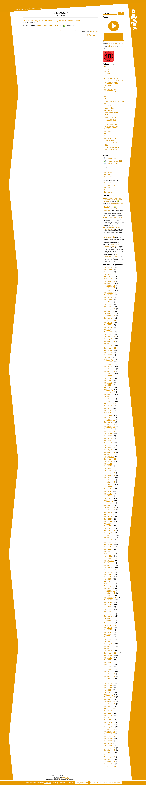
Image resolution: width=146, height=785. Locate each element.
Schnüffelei (86, 30)
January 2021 (109, 422)
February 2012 (109, 641)
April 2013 (108, 609)
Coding (106, 71)
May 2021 (107, 413)
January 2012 (109, 644)
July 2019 (108, 463)
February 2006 (109, 757)
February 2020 (109, 447)
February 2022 (109, 392)
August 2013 (108, 600)
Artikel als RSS (112, 158)
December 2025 (109, 285)
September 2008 (110, 736)
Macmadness (109, 122)
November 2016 (109, 510)
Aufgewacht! (109, 99)
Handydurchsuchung (62, 30)
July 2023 (108, 353)
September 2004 (110, 766)
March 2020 (108, 445)
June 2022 (108, 382)
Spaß (105, 133)
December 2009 (109, 701)
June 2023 (108, 355)
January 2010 (109, 699)
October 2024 (109, 318)
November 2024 (109, 316)
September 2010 (110, 681)
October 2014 (109, 567)
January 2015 (109, 560)
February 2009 (109, 725)
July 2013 (108, 602)
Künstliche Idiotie (112, 117)
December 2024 (109, 313)
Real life (108, 106)
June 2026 (108, 272)
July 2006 (108, 755)
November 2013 (109, 593)
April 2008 (108, 745)
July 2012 (108, 630)
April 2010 (108, 692)
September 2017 (110, 487)
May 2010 (107, 690)
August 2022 (108, 378)
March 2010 (108, 694)
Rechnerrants (109, 110)
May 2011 (107, 662)
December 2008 (109, 729)
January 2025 (109, 311)
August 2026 (108, 267)
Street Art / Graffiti (114, 80)
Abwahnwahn (109, 140)
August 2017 (108, 489)
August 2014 (108, 572)
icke (105, 87)
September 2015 (110, 542)
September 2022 (110, 376)
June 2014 (108, 577)
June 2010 (108, 688)
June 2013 (108, 604)
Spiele (106, 136)
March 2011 (108, 667)
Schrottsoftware (111, 124)
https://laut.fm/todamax (112, 41)
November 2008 (109, 731)
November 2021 (109, 399)
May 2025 (107, 302)
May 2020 (107, 440)
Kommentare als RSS (114, 161)
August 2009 (108, 711)
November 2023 (109, 343)
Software (107, 131)
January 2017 (109, 505)
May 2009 (107, 718)
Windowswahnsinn (111, 126)
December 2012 (109, 618)
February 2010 (109, 697)
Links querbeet (110, 92)
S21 (106, 145)
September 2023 (110, 348)
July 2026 (108, 269)
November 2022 (109, 371)
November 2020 (109, 426)
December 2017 (109, 480)
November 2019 (109, 454)
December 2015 (109, 535)
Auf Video (108, 190)
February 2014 (109, 586)
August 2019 (108, 461)
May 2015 (107, 551)
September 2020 (110, 431)
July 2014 (108, 574)
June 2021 (108, 410)
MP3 (105, 94)
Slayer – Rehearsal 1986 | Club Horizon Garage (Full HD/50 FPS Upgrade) (114, 199)
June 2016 (108, 521)
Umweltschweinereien (113, 147)
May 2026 (107, 274)
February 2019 (109, 473)
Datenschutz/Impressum (113, 170)
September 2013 (110, 597)
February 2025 (109, 309)
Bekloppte (108, 69)
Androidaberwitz (111, 113)
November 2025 (109, 288)
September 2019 (110, 459)
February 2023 (109, 364)
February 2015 (109, 558)
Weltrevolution (111, 150)
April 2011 (108, 664)
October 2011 (109, 651)
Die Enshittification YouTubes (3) (111, 255)
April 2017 (108, 498)
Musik (106, 96)
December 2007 (109, 750)
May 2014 (107, 579)
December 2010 (109, 674)
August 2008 (108, 738)
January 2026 (109, 283)
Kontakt (107, 174)
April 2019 (108, 470)
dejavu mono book (64, 778)
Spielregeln (108, 172)
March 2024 (108, 334)
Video (106, 152)
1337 (105, 66)
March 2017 (108, 500)
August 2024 (108, 322)
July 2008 (108, 741)
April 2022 (108, 387)
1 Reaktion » (92, 35)
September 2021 (110, 403)
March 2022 (108, 389)
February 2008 (109, 748)
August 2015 (108, 544)
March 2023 (108, 362)
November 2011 (109, 648)
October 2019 (109, 456)
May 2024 (107, 329)
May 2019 (107, 468)
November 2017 (109, 482)
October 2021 (109, 401)
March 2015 (108, 556)
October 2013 (109, 595)
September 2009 (110, 708)
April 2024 (108, 332)
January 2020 (109, 450)
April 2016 (108, 526)
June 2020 (108, 438)
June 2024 (108, 327)
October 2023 (109, 346)
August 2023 (108, 350)
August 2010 (108, 683)
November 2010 (109, 676)
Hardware (107, 85)
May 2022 (107, 385)
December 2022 (109, 369)
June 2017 (108, 493)
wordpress (65, 777)
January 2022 (109, 394)
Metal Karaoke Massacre (114, 101)
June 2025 (108, 299)
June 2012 (108, 632)
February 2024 (109, 336)
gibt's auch (112, 45)
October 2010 (109, 678)
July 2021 (108, 408)
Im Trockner (108, 192)
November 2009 (109, 704)
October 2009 (109, 706)
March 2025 (108, 306)
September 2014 (110, 570)
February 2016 (109, 530)
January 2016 (109, 533)
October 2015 (109, 540)
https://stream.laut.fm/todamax (115, 43)
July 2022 (108, 380)
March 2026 (108, 279)
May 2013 (107, 607)
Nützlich (107, 103)
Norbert (105, 217)
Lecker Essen (110, 108)
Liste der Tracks (112, 46)
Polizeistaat (72, 30)
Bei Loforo (111, 185)
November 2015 (109, 537)
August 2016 (108, 517)
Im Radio (107, 187)
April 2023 (108, 359)
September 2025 (110, 292)
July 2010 (108, 685)
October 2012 (109, 623)
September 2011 (110, 653)
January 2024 (109, 339)
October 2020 (109, 429)
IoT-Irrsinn (109, 115)
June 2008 (108, 743)
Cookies (47, 783)
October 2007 (109, 752)
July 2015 (108, 547)
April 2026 (108, 276)
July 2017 (108, 491)
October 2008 (109, 734)
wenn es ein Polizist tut (47, 26)
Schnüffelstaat (94, 30)
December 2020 (109, 424)
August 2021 (108, 406)
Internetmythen (110, 89)
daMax (105, 198)
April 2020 (108, 443)
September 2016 (110, 514)
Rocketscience (109, 129)
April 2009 (108, 720)
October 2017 (109, 484)
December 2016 (109, 507)
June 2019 (108, 466)
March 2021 (108, 417)
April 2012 (108, 637)
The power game (110, 138)
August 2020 (108, 433)
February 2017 (109, 503)
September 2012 (110, 625)
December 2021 (109, 396)
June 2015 (108, 549)
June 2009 (108, 715)
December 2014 (109, 563)
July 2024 (108, 325)
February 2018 (109, 475)
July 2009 (108, 713)
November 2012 (109, 621)
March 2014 (108, 584)
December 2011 (109, 646)
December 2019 (109, 452)
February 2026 (109, 281)
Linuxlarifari (110, 119)
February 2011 (109, 669)
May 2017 (107, 496)
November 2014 (109, 565)
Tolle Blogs (108, 177)
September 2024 (110, 320)
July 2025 (108, 297)
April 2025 (108, 304)
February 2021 (109, 419)
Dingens (107, 73)
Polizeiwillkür (79, 30)
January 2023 (109, 366)
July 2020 (108, 436)
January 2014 (109, 588)
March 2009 (108, 722)
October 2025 (109, 290)
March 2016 (108, 528)
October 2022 (109, 373)
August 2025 (108, 295)
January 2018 (109, 477)
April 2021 (108, 415)
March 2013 (108, 611)
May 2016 (107, 523)
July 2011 (108, 657)
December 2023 (109, 341)
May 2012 (107, 634)
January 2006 (109, 759)
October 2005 (109, 764)
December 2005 (109, 762)
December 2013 (109, 590)
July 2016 (108, 519)
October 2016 (109, 512)
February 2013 (109, 614)
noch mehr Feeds (112, 164)
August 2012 (108, 627)
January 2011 (109, 671)
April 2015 (108, 554)
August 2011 (108, 655)
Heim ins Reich (94, 31)
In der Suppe (109, 183)
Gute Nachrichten (111, 82)
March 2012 (108, 639)
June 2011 (108, 660)
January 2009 (109, 727)
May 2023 (107, 357)
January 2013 (109, 616)
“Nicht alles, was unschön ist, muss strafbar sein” (52, 21)
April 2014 (108, 581)
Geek (105, 76)
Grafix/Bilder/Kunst (112, 78)
